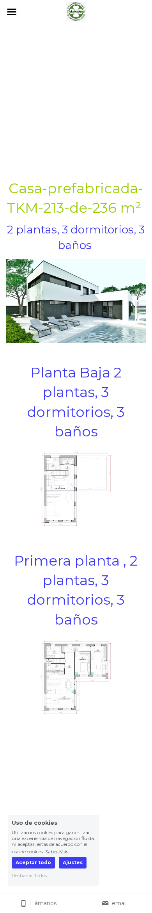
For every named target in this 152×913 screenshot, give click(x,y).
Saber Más (56, 851)
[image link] (76, 11)
